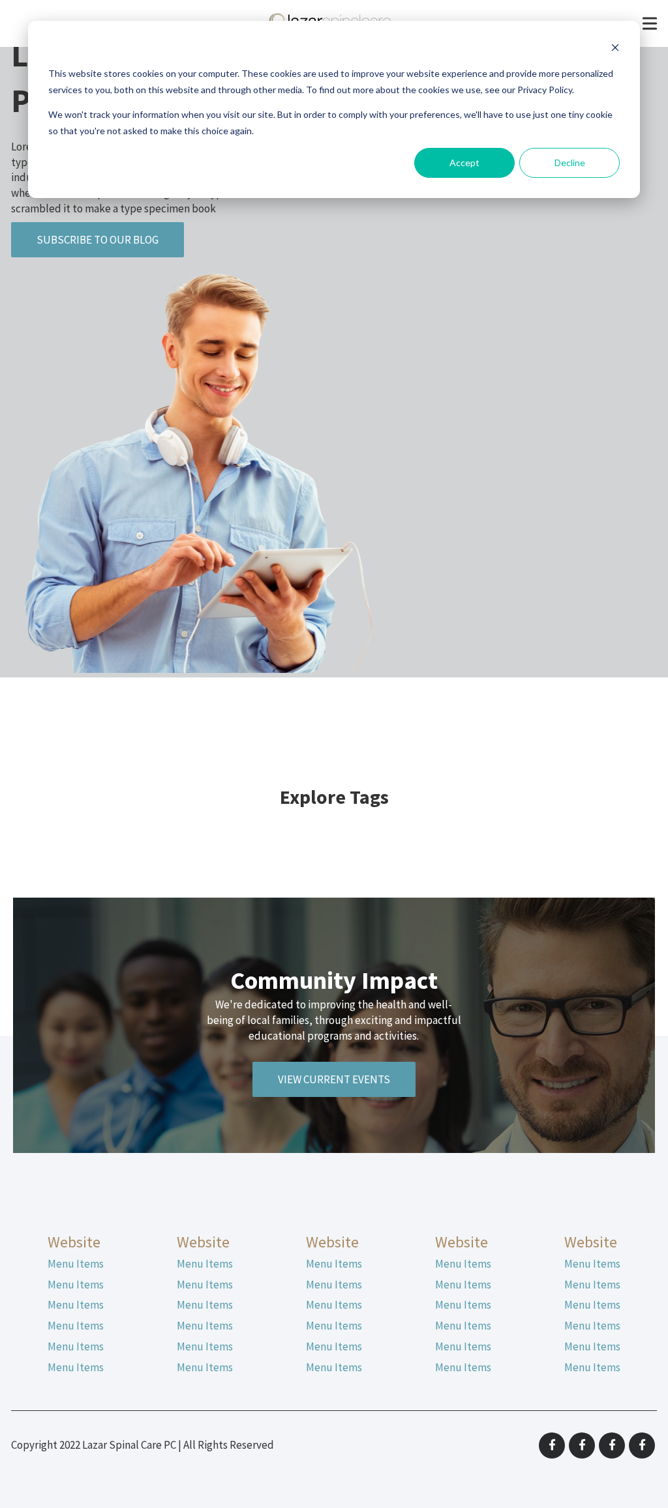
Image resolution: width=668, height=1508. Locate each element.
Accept (464, 162)
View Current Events (334, 1079)
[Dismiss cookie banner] (615, 49)
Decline (569, 162)
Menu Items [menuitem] (76, 1264)
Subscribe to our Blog (98, 240)
